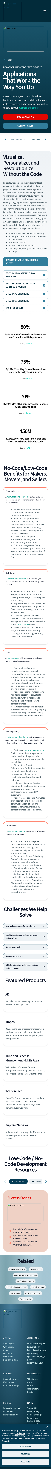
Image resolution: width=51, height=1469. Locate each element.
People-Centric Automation (25, 1275)
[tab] (18, 1181)
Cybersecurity (25, 1299)
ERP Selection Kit (10, 1414)
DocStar (30, 1392)
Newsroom (8, 1356)
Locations (7, 1353)
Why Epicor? (8, 1347)
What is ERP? (8, 1411)
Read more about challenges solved (22, 262)
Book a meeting (25, 117)
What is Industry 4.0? (12, 1408)
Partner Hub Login (11, 1385)
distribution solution (17, 578)
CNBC (29, 448)
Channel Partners (10, 1379)
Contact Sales (25, 126)
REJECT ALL (25, 1454)
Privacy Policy (33, 1411)
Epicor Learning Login (37, 1350)
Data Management (32, 1293)
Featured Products (17, 139)
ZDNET (29, 378)
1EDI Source (32, 1379)
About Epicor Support (36, 1343)
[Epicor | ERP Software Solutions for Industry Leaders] (12, 11)
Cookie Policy (20, 1436)
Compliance (32, 1418)
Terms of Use (33, 1408)
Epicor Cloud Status (35, 1363)
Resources (36, 139)
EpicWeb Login (33, 1353)
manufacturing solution (17, 496)
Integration (15, 1293)
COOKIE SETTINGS (26, 1446)
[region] (25, 1445)
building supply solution (17, 737)
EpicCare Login (33, 1347)
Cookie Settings (34, 1414)
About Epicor (9, 1343)
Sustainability (35, 1269)
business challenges (28, 107)
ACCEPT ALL (25, 1462)
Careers (6, 1350)
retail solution (13, 658)
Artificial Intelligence (25, 1281)
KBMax (30, 1385)
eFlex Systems (33, 1388)
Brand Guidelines (10, 1360)
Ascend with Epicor (17, 1269)
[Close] (47, 1427)
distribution (23, 624)
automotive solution (17, 831)
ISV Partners (8, 1382)
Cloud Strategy (38, 1287)
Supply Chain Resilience (16, 1287)
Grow (29, 1382)
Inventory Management (34, 750)
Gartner (28, 343)
